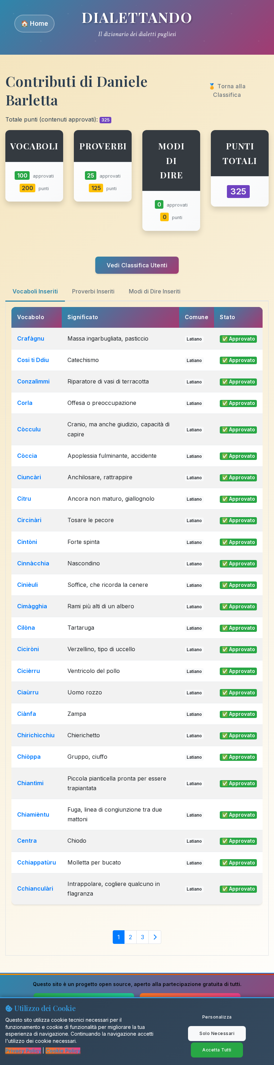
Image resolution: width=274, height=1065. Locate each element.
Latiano (194, 339)
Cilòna (26, 627)
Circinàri (29, 520)
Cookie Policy (63, 1050)
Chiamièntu (33, 814)
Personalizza (217, 1017)
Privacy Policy (23, 1050)
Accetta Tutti (217, 1049)
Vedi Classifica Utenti (137, 265)
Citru (24, 498)
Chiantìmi (30, 783)
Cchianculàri (35, 888)
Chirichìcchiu (36, 735)
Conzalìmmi (33, 381)
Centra (27, 840)
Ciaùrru (28, 692)
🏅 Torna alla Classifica (226, 90)
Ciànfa (26, 713)
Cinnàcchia (33, 563)
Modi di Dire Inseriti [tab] (155, 291)
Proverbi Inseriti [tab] (93, 291)
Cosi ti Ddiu (33, 359)
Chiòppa (29, 756)
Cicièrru (28, 670)
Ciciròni (28, 649)
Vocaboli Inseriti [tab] (35, 291)
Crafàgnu (30, 338)
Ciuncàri (29, 477)
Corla (24, 402)
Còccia (27, 455)
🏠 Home (34, 23)
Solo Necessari (216, 1033)
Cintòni (27, 541)
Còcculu (29, 429)
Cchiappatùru (36, 862)
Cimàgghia (32, 606)
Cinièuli (27, 584)
